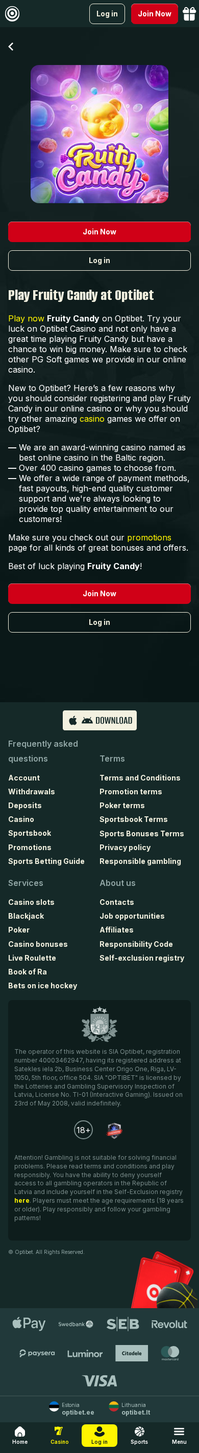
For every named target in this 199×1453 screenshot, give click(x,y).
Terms (112, 758)
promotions (149, 537)
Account (24, 777)
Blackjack (26, 916)
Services (25, 883)
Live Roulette (32, 957)
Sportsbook (29, 833)
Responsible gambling (140, 861)
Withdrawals (31, 791)
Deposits (25, 805)
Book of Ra (27, 971)
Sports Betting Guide (46, 861)
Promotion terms (131, 791)
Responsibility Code (136, 944)
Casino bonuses (38, 944)
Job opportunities (132, 916)
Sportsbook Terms (134, 819)
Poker (19, 929)
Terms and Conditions (140, 777)
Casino (21, 819)
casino (92, 419)
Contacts (117, 902)
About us (118, 883)
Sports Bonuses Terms (142, 833)
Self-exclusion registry (142, 957)
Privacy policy (125, 847)
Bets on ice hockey (42, 985)
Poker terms (122, 805)
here (22, 1200)
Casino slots (31, 902)
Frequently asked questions (43, 751)
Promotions (30, 847)
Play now (26, 318)
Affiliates (117, 929)
